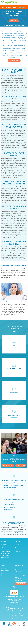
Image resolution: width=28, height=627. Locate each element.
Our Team (17, 549)
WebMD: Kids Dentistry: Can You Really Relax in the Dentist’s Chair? (14, 486)
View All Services (5, 561)
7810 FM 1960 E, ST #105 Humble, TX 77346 (14, 600)
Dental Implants (8, 510)
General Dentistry (8, 502)
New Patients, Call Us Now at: (21, 567)
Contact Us (3, 568)
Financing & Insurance (6, 572)
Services (17, 546)
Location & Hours (5, 570)
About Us (17, 544)
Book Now (14, 21)
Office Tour (17, 551)
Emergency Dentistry (9, 507)
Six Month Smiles (5, 549)
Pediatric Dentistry (5, 555)
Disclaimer (21, 615)
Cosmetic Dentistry (9, 504)
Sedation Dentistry (5, 557)
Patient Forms (4, 575)
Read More (21, 7)
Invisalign (3, 548)
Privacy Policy (7, 615)
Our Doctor (17, 548)
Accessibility (14, 615)
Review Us (3, 574)
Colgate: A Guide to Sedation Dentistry (13, 483)
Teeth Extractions (5, 559)
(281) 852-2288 (14, 61)
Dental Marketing (10, 618)
